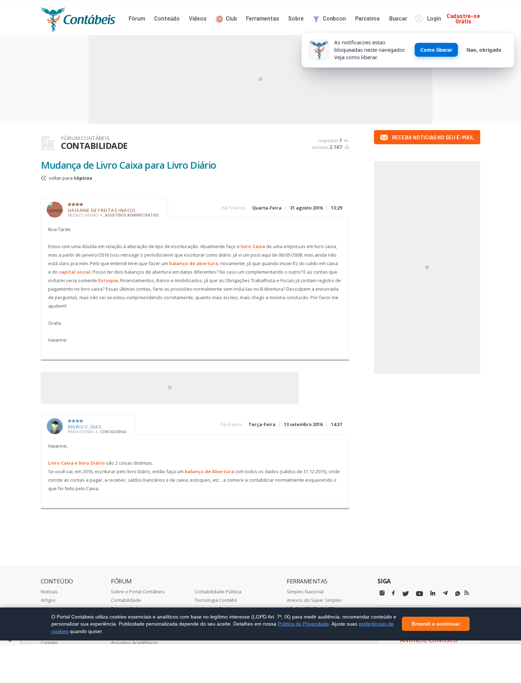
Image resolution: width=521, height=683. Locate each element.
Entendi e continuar (436, 624)
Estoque (108, 280)
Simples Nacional (305, 591)
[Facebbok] (393, 593)
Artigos (48, 600)
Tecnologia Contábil (216, 600)
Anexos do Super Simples (314, 600)
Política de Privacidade (303, 624)
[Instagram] (382, 593)
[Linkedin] (432, 593)
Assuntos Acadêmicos (134, 642)
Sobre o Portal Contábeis (138, 591)
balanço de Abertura (209, 471)
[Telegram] (445, 594)
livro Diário (92, 463)
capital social (74, 272)
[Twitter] (405, 593)
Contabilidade (126, 600)
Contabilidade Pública (218, 591)
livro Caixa (253, 246)
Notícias (49, 591)
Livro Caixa (61, 463)
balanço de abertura (193, 263)
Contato (49, 642)
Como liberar (436, 49)
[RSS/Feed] (466, 593)
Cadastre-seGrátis (463, 18)
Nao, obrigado (484, 49)
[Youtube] (419, 593)
